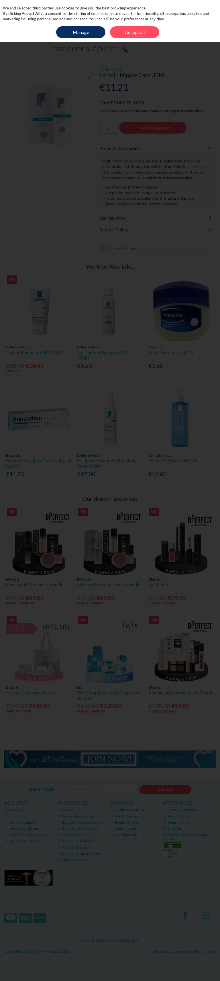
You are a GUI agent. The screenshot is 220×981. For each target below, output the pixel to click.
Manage (81, 32)
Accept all (135, 32)
